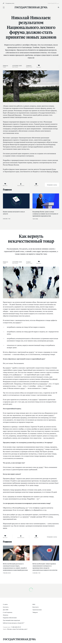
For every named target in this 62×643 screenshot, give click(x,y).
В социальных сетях (9, 3)
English (49, 3)
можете (18, 323)
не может (40, 467)
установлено (42, 384)
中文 (56, 3)
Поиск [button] (58, 7)
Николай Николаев (14, 115)
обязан (12, 479)
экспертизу (40, 449)
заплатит (25, 517)
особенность (17, 375)
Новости (5, 65)
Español (53, 3)
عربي (58, 3)
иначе (22, 388)
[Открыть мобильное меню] (3, 7)
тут (38, 499)
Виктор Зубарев (52, 172)
